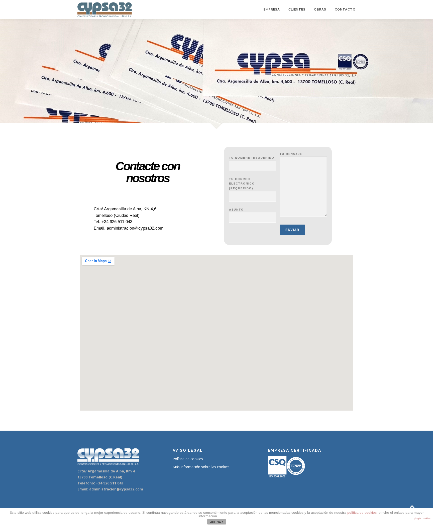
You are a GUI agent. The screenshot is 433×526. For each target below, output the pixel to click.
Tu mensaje (291, 153)
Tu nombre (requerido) (252, 157)
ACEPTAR (216, 521)
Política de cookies (188, 458)
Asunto (236, 209)
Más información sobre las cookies (201, 466)
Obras (320, 9)
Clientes (296, 9)
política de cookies (362, 512)
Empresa (272, 9)
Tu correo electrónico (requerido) (242, 184)
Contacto (345, 9)
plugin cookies (422, 518)
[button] (114, 195)
